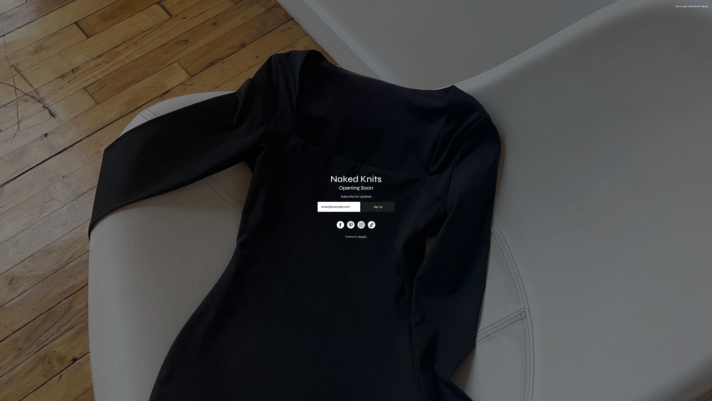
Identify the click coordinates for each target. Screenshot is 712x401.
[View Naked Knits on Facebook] (340, 225)
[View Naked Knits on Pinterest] (351, 225)
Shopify (363, 236)
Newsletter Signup (698, 6)
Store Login (681, 6)
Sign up (378, 206)
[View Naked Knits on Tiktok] (371, 225)
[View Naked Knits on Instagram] (361, 225)
